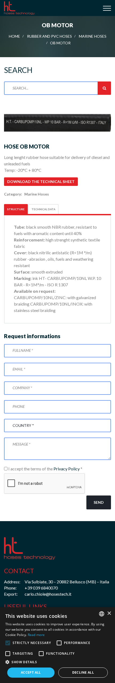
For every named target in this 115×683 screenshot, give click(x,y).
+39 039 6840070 (41, 587)
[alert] (57, 645)
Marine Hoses (92, 36)
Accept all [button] (31, 672)
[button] (57, 662)
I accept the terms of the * (44, 468)
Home (14, 36)
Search (104, 88)
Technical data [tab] (43, 209)
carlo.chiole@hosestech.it (48, 593)
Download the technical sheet (41, 181)
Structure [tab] (16, 209)
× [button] (109, 613)
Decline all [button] (83, 672)
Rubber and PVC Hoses (49, 36)
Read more (36, 635)
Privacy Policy (66, 468)
